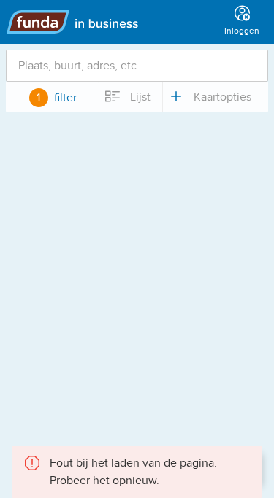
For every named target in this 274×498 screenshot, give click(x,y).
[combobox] (137, 66)
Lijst (139, 97)
